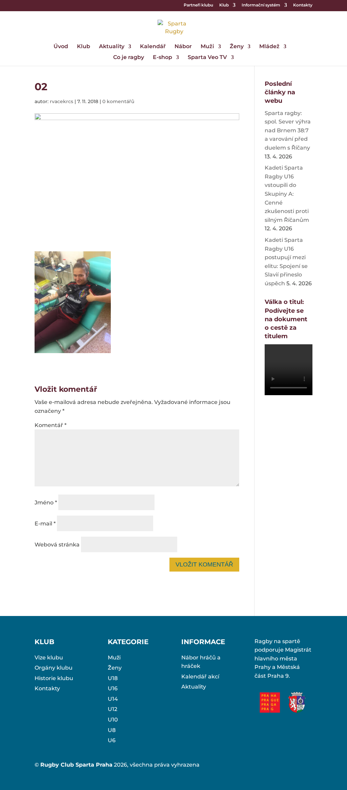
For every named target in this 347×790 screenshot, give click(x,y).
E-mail (45, 523)
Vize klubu (49, 657)
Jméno (46, 502)
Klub (224, 5)
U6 (112, 740)
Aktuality (111, 47)
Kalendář (153, 47)
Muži (207, 47)
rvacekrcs (61, 101)
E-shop (162, 57)
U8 (112, 730)
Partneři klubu (198, 5)
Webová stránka (57, 544)
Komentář (50, 425)
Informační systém (261, 5)
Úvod (61, 47)
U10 (113, 719)
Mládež (269, 47)
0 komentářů (118, 101)
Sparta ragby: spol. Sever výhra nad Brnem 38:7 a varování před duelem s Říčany (288, 130)
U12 (112, 709)
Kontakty (302, 5)
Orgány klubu (54, 667)
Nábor (183, 47)
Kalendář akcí (200, 676)
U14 (113, 699)
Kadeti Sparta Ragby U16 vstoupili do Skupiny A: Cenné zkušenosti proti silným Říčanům (287, 194)
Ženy (237, 47)
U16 (113, 688)
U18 (113, 678)
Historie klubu (54, 678)
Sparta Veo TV (207, 57)
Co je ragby (128, 57)
